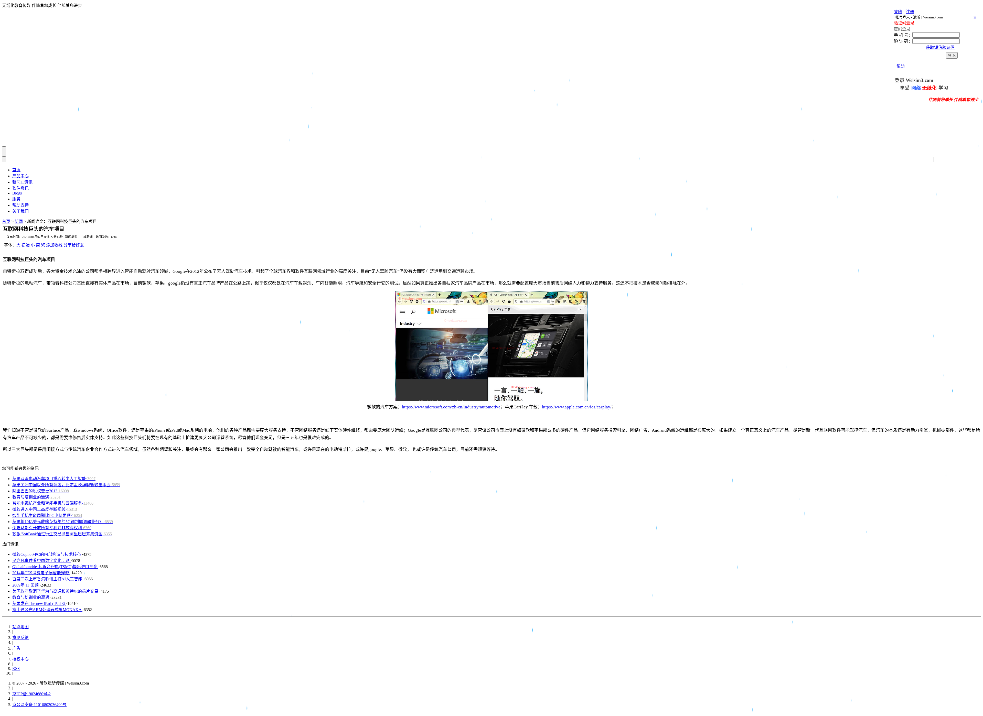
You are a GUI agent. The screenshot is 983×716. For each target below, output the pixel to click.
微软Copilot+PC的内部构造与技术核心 (47, 554)
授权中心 (20, 659)
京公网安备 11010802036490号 (39, 704)
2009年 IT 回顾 (26, 585)
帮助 (900, 66)
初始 (26, 245)
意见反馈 (20, 637)
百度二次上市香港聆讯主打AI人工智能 (47, 579)
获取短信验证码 (940, 47)
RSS (16, 668)
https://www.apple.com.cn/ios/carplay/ (577, 407)
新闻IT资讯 (22, 182)
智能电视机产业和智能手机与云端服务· (52, 503)
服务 (16, 199)
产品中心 (20, 176)
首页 (16, 170)
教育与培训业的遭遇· (36, 497)
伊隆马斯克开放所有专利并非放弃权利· (51, 528)
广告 (16, 648)
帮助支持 (20, 205)
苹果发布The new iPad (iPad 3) (39, 603)
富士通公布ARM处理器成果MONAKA (47, 609)
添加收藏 (54, 245)
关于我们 (20, 211)
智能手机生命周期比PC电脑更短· (47, 515)
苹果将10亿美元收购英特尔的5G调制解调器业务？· (62, 521)
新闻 (19, 221)
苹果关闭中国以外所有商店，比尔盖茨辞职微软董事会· (66, 485)
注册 (910, 11)
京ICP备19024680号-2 (31, 694)
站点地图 (20, 627)
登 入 (952, 56)
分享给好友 (73, 245)
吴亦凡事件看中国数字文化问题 (41, 560)
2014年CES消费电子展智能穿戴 (41, 573)
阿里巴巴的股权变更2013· (40, 491)
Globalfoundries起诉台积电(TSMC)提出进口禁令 (55, 567)
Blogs (17, 193)
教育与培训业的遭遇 (31, 597)
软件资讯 (20, 188)
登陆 (898, 11)
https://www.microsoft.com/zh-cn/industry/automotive (451, 407)
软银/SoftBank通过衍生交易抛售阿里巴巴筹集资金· (62, 534)
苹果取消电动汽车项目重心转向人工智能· (53, 478)
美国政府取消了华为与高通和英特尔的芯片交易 (55, 591)
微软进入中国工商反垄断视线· (44, 509)
